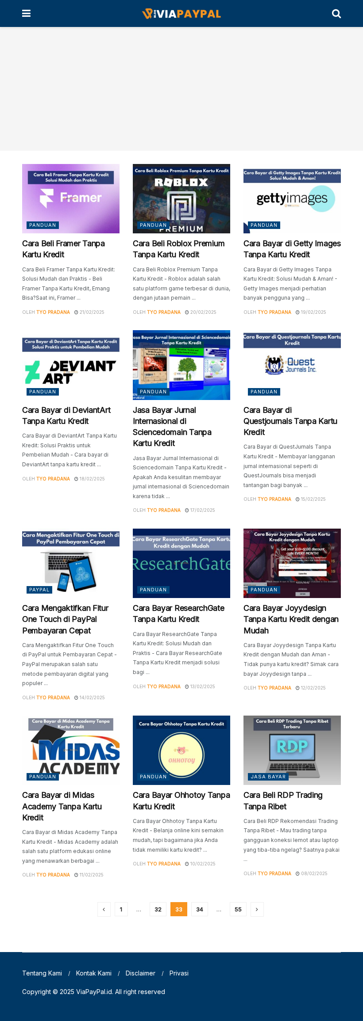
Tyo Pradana (53, 312)
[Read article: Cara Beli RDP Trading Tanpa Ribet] (292, 750)
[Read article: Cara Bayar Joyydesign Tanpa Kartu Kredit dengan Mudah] (292, 563)
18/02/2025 (91, 478)
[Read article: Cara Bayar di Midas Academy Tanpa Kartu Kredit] (71, 750)
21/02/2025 (91, 312)
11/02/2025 (91, 874)
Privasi (179, 973)
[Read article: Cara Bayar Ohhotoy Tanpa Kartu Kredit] (181, 750)
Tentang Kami (42, 973)
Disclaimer (140, 973)
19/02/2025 (313, 312)
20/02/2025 (202, 312)
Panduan (42, 225)
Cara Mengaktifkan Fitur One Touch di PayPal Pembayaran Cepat (65, 619)
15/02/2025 (313, 499)
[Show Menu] (26, 13)
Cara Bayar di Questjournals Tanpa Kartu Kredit (290, 421)
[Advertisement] (181, 89)
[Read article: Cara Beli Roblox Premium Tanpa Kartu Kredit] (181, 198)
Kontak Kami (94, 973)
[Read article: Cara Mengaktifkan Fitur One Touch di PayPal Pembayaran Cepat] (71, 563)
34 (199, 909)
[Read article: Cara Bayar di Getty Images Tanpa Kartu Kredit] (292, 198)
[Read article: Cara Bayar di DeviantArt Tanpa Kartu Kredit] (71, 365)
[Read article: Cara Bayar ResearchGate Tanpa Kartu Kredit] (181, 563)
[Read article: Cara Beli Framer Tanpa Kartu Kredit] (71, 198)
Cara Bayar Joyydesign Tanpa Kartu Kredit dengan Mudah (291, 619)
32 (158, 909)
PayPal (39, 590)
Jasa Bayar (268, 776)
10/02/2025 (202, 863)
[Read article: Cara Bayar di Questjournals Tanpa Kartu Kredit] (292, 365)
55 (238, 909)
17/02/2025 (202, 510)
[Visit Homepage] (181, 13)
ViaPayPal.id (94, 991)
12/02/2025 (313, 687)
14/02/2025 (91, 697)
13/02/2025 (202, 686)
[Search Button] (336, 13)
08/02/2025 (314, 873)
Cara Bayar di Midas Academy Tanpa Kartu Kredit (62, 806)
